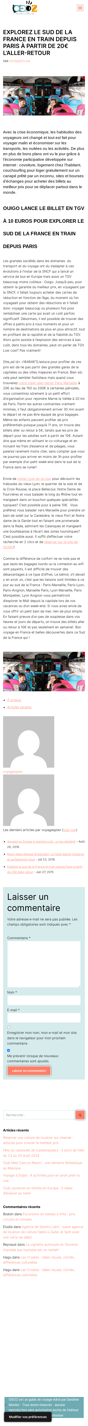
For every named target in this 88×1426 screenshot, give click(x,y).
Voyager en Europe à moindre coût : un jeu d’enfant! (41, 841)
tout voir (69, 830)
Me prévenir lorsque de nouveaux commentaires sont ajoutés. (32, 1058)
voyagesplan (19, 61)
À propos (14, 700)
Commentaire (18, 938)
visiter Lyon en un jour (34, 479)
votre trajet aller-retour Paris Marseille (48, 383)
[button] (80, 8)
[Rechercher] (80, 1114)
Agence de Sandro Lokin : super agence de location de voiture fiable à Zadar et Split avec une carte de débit (43, 1232)
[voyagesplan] (28, 766)
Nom (12, 992)
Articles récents (19, 707)
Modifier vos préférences (28, 1417)
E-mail (13, 1010)
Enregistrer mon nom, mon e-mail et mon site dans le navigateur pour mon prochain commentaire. (42, 1038)
